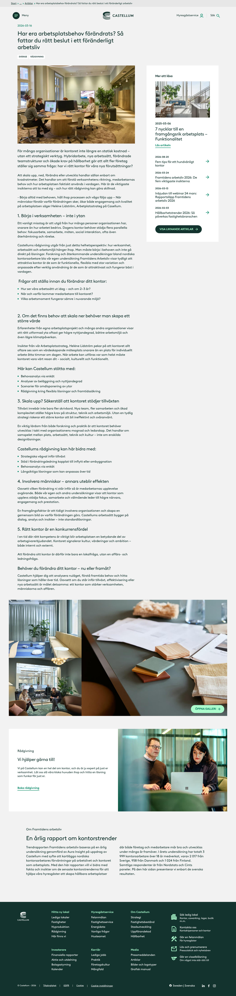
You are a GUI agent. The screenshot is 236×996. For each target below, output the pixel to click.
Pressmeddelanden (143, 955)
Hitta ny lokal (60, 912)
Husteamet (98, 936)
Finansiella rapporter (64, 955)
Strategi (136, 917)
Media (135, 950)
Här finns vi (58, 936)
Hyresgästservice (102, 912)
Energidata (98, 927)
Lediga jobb (98, 955)
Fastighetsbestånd (142, 922)
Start (14, 3)
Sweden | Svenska (183, 985)
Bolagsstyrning (61, 964)
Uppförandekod (141, 931)
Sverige (23, 56)
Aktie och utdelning (64, 960)
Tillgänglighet (49, 985)
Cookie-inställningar (102, 985)
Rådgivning (37, 56)
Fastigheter (58, 922)
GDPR (66, 985)
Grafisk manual (140, 969)
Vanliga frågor (100, 931)
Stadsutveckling (141, 927)
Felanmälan (98, 917)
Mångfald (97, 969)
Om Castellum (140, 912)
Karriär (95, 950)
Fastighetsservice (102, 922)
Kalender (57, 969)
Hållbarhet (138, 936)
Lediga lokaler (60, 917)
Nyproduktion (60, 927)
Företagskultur (100, 964)
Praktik (95, 960)
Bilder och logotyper (144, 964)
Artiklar (29, 3)
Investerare (58, 950)
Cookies (80, 985)
